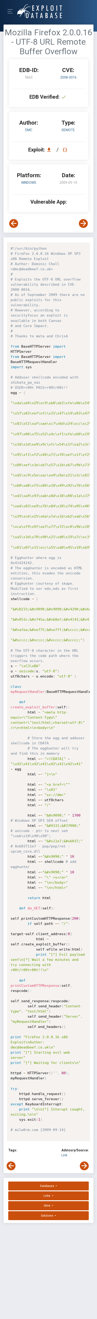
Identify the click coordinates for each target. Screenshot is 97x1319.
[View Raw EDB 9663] (65, 150)
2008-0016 (68, 77)
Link (64, 1155)
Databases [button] (47, 1186)
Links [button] (47, 1195)
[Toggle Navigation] (11, 11)
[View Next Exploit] (83, 223)
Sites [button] (47, 1205)
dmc (28, 130)
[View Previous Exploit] (13, 223)
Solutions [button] (47, 1215)
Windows (28, 182)
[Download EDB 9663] (50, 150)
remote (68, 130)
